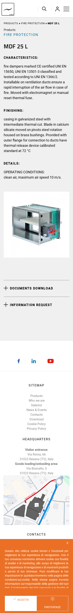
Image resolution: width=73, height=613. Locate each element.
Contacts (36, 414)
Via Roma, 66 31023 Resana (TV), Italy (37, 457)
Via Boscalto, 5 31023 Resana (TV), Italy (37, 471)
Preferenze (52, 607)
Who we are (37, 400)
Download (37, 419)
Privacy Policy (36, 429)
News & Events (36, 410)
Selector (36, 405)
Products (11, 23)
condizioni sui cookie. (17, 579)
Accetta (23, 599)
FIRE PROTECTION (33, 23)
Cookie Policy (36, 424)
